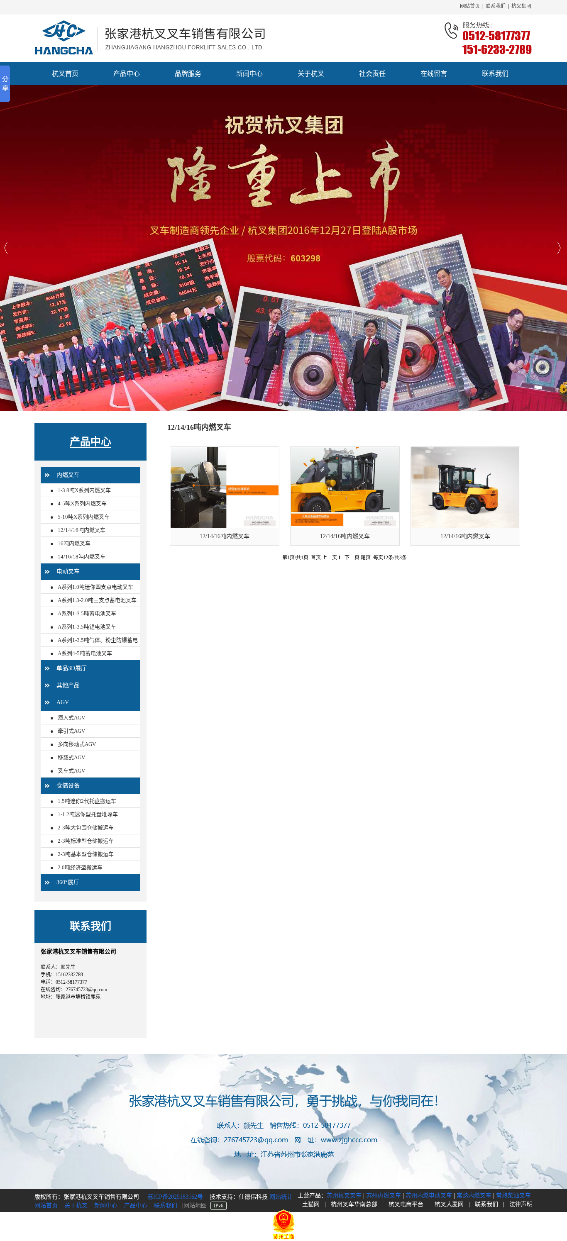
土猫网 (311, 1204)
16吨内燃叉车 (74, 543)
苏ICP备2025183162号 (174, 1197)
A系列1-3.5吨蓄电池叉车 (87, 613)
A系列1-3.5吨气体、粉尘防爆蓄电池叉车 (94, 646)
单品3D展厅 (71, 668)
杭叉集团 (521, 6)
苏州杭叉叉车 (344, 1195)
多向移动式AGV (77, 744)
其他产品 (68, 685)
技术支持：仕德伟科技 (239, 1197)
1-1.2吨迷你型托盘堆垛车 (88, 814)
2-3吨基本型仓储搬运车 (86, 854)
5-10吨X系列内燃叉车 (84, 517)
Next (558, 248)
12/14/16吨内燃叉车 (81, 530)
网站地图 (195, 1205)
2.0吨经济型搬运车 (80, 867)
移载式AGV (71, 757)
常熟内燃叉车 (474, 1195)
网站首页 (470, 6)
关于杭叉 (76, 1205)
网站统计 (281, 1197)
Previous (6, 248)
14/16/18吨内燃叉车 (81, 556)
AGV (62, 702)
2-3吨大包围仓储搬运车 (86, 827)
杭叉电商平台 (406, 1204)
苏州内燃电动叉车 (429, 1195)
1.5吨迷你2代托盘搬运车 (87, 801)
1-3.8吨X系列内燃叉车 (84, 490)
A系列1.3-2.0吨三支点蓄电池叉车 (97, 600)
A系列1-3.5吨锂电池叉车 (87, 627)
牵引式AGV (71, 731)
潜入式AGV (71, 717)
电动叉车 (68, 571)
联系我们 (496, 6)
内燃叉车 (68, 475)
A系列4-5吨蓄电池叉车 (85, 653)
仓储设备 (68, 786)
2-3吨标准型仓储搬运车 (86, 841)
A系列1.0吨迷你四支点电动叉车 (95, 587)
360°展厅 (67, 882)
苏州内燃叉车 (383, 1195)
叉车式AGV (71, 771)
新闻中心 (105, 1205)
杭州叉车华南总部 (354, 1204)
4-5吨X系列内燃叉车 (82, 503)
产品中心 (90, 441)
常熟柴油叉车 (513, 1195)
